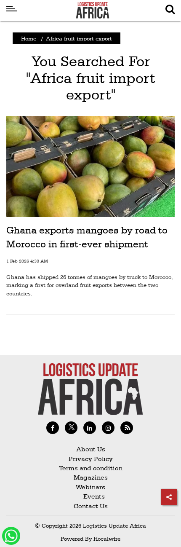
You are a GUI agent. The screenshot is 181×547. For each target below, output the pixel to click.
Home (28, 38)
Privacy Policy (91, 459)
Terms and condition (90, 468)
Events (91, 496)
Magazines (91, 477)
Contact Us (91, 506)
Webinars (90, 487)
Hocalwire (106, 538)
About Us (90, 449)
